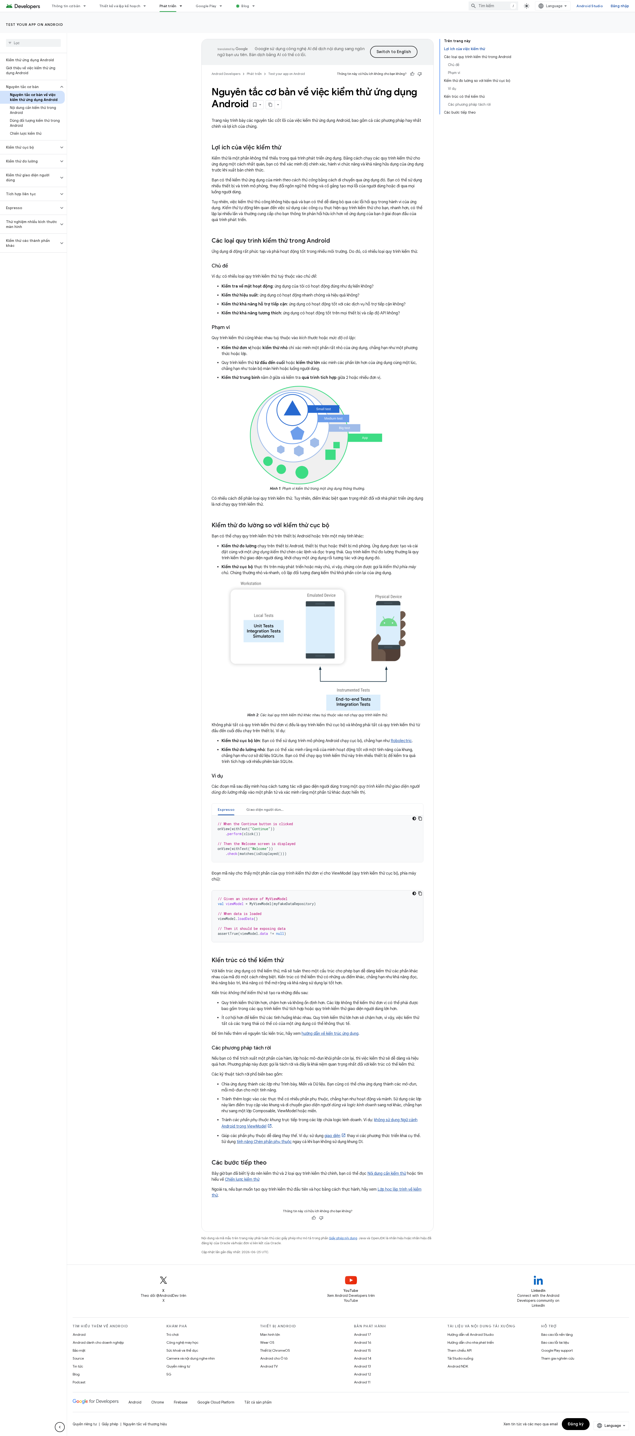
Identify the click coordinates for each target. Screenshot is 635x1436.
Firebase (181, 1402)
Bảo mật (79, 1350)
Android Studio (589, 6)
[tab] (226, 809)
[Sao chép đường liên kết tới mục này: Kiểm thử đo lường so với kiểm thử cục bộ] (334, 526)
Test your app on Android (34, 24)
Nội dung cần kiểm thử (386, 1173)
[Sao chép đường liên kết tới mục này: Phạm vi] (235, 328)
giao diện (332, 1135)
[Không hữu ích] (419, 74)
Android (79, 1334)
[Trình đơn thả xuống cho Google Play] (223, 6)
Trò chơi (172, 1334)
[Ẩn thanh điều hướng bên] (60, 1427)
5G (168, 1374)
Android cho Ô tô (273, 1358)
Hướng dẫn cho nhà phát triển (470, 1342)
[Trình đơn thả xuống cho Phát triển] (183, 6)
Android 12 (362, 1374)
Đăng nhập (620, 6)
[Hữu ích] (412, 74)
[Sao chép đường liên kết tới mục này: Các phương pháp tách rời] (276, 1048)
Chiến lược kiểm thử (242, 1179)
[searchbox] (33, 43)
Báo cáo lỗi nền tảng (557, 1334)
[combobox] (493, 5)
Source (78, 1358)
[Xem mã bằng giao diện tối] (414, 818)
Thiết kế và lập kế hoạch (119, 6)
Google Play (206, 6)
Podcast (79, 1382)
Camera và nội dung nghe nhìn (190, 1358)
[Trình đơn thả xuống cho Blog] (255, 6)
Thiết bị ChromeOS (275, 1350)
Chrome (157, 1402)
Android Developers (226, 74)
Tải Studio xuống (460, 1358)
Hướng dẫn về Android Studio (470, 1334)
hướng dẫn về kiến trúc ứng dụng (330, 1033)
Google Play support (557, 1350)
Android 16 (362, 1342)
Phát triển (167, 6)
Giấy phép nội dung (343, 1238)
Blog (245, 6)
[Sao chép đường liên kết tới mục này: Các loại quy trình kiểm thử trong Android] (335, 241)
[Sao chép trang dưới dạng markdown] (270, 104)
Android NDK (457, 1366)
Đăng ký (576, 1424)
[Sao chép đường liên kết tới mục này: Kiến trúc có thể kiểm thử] (289, 961)
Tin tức (78, 1366)
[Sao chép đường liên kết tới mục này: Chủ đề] (233, 266)
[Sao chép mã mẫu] (420, 818)
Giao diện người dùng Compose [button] (268, 809)
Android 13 (362, 1366)
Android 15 (362, 1350)
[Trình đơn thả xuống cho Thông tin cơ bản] (87, 6)
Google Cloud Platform (215, 1402)
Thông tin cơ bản (66, 6)
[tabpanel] (317, 839)
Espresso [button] (226, 809)
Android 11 (362, 1382)
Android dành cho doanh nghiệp (98, 1342)
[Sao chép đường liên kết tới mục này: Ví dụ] (228, 776)
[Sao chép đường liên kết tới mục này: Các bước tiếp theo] (272, 1163)
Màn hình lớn (270, 1334)
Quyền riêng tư (178, 1366)
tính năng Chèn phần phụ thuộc (264, 1141)
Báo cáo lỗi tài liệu (555, 1342)
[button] (29, 87)
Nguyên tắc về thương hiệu (145, 1424)
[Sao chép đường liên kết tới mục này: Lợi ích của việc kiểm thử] (286, 148)
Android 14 (362, 1358)
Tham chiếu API (459, 1350)
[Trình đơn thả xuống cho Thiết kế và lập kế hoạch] (147, 6)
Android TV (269, 1366)
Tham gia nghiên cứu (557, 1358)
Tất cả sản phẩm (258, 1402)
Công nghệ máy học (182, 1342)
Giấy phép (110, 1424)
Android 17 (362, 1334)
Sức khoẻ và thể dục (182, 1350)
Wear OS (267, 1342)
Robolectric (401, 740)
